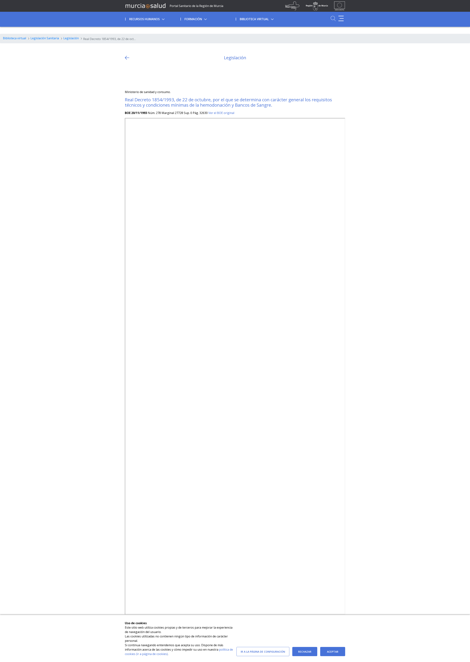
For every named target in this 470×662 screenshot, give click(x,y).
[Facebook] (135, 75)
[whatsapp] (142, 75)
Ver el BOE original (221, 113)
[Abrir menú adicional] (341, 18)
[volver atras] (127, 58)
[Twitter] (128, 75)
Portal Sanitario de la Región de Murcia (196, 6)
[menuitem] (152, 18)
